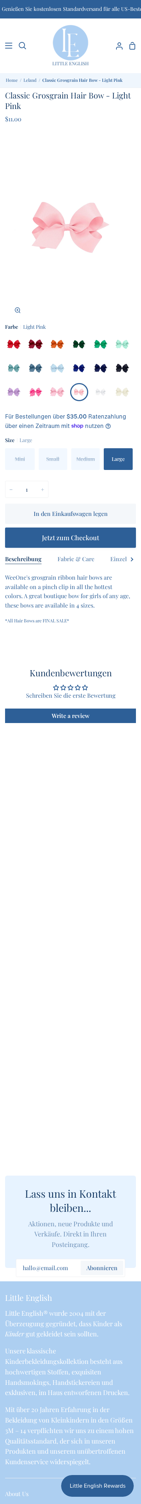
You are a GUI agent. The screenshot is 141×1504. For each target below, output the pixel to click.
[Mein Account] (116, 45)
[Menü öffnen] (6, 46)
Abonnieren (102, 1268)
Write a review (71, 715)
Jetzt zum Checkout (70, 537)
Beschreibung (23, 559)
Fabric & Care (75, 559)
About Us (17, 1493)
